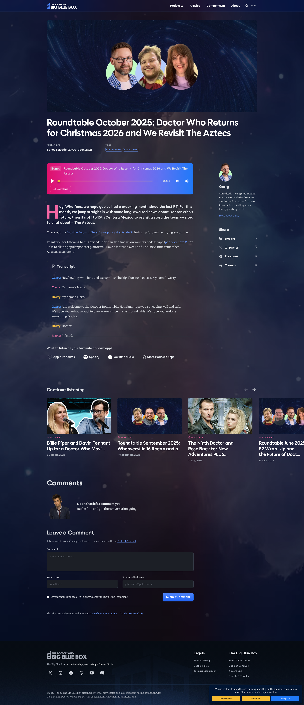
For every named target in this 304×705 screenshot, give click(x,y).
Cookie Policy (201, 665)
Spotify (94, 357)
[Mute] (186, 181)
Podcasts (176, 6)
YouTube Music (123, 357)
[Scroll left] (246, 390)
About (235, 6)
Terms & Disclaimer (205, 670)
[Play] (52, 181)
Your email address (133, 577)
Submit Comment (178, 597)
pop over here (174, 242)
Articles (195, 6)
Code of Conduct (126, 541)
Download (62, 188)
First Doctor (113, 149)
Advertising (235, 670)
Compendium (215, 6)
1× (177, 181)
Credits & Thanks (239, 676)
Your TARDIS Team (239, 660)
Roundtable (130, 149)
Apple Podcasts (64, 357)
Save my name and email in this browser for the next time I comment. (89, 597)
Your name (53, 577)
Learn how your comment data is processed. (115, 613)
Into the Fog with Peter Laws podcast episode (98, 232)
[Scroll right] (254, 390)
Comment (52, 549)
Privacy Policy (202, 660)
